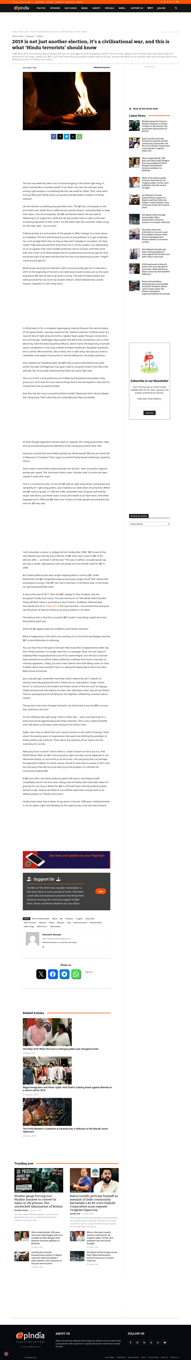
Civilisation (69, 919)
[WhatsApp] (174, 2)
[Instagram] (164, 2)
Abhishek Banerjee (101, 67)
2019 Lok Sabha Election (40, 919)
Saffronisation (55, 926)
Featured (18, 1191)
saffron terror (42, 926)
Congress (79, 919)
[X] (171, 2)
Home (14, 31)
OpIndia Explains (76, 1191)
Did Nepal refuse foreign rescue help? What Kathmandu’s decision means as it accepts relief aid (102, 1256)
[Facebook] (161, 2)
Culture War (89, 919)
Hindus (51, 922)
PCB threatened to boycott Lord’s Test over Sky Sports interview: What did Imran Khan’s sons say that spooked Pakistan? (156, 269)
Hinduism (42, 922)
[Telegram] (66, 136)
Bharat (54, 919)
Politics (40, 36)
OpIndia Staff (75, 1214)
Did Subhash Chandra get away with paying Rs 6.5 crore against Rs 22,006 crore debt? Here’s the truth (156, 253)
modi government (80, 922)
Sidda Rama (52, 606)
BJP (61, 919)
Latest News (137, 115)
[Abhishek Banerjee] (32, 940)
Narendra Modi (95, 922)
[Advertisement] (66, 528)
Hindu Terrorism (30, 922)
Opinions (30, 36)
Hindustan (60, 922)
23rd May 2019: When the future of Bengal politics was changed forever (61, 1048)
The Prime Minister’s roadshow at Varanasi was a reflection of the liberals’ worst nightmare (65, 1130)
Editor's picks (24, 31)
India (69, 922)
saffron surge (29, 926)
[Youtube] (177, 2)
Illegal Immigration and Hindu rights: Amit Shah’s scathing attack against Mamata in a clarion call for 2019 (67, 1089)
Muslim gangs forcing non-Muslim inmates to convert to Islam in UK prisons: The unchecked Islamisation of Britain (38, 1201)
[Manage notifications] (6, 1354)
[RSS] (167, 2)
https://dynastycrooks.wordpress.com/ (56, 939)
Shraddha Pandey (21, 1210)
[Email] (73, 136)
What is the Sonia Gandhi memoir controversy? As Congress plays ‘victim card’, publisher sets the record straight (100, 1238)
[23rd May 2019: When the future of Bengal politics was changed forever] (68, 1032)
